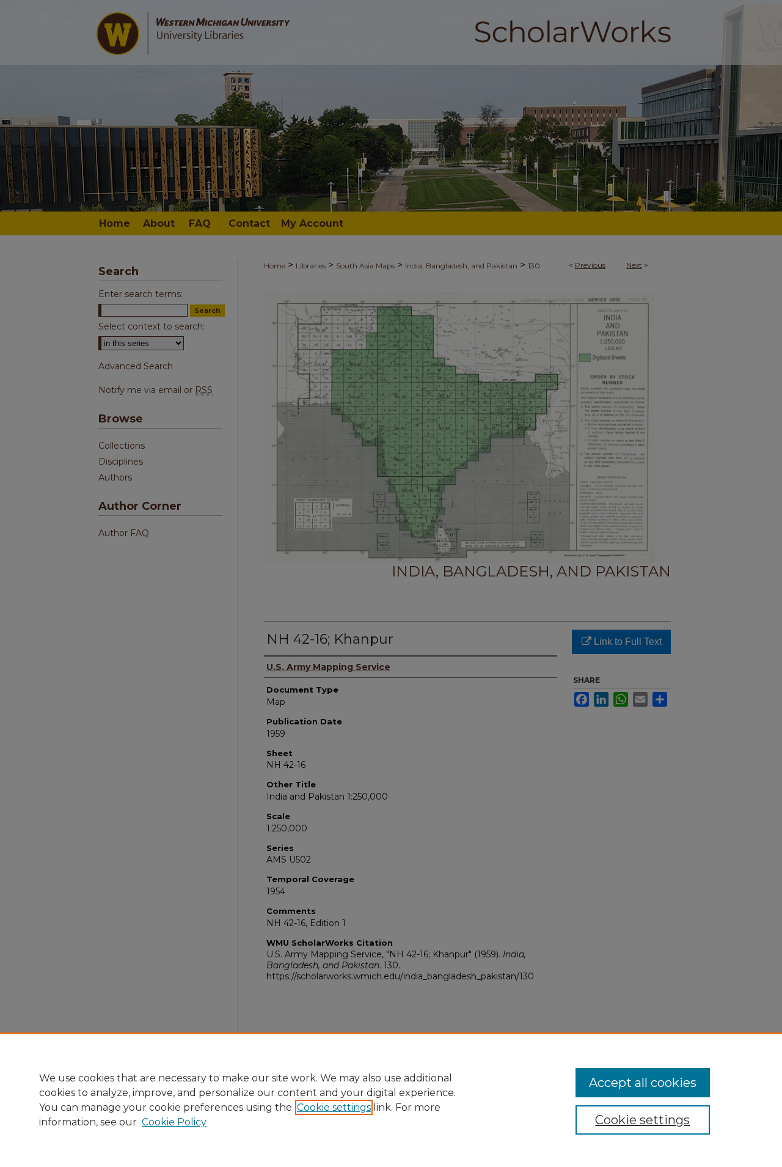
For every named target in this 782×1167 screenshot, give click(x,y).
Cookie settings (334, 1107)
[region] (391, 1100)
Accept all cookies (642, 1082)
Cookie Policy (174, 1122)
